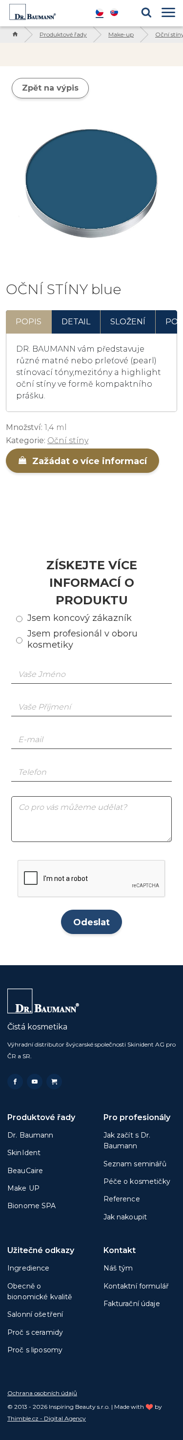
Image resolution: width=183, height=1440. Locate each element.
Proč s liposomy (34, 1350)
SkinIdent (24, 1152)
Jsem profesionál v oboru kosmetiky (82, 639)
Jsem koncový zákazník (79, 618)
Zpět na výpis (50, 88)
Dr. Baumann (30, 1135)
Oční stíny (67, 440)
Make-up (121, 34)
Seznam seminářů (135, 1163)
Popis (28, 321)
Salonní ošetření (35, 1314)
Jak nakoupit (125, 1217)
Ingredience (28, 1268)
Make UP (23, 1188)
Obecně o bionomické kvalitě (39, 1291)
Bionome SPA (31, 1205)
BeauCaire (25, 1170)
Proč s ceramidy (35, 1332)
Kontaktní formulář (136, 1286)
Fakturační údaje (131, 1303)
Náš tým (118, 1268)
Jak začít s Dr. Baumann (127, 1140)
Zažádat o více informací (88, 461)
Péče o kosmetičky (136, 1181)
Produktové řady (63, 34)
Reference (121, 1199)
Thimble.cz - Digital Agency (46, 1418)
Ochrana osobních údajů (42, 1393)
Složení (127, 321)
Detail (75, 321)
